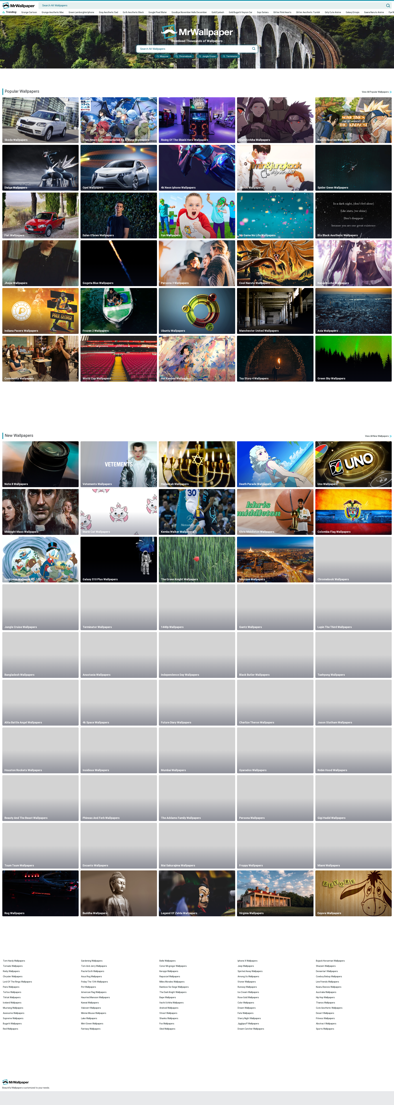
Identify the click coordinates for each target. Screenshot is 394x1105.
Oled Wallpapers (167, 1029)
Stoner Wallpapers (247, 981)
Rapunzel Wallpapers (169, 976)
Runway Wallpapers (247, 987)
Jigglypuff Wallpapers (248, 1023)
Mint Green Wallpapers (92, 1023)
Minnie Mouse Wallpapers (93, 1013)
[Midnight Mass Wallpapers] (40, 512)
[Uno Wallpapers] (353, 464)
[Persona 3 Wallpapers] (197, 263)
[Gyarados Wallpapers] (275, 750)
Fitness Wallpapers (325, 1018)
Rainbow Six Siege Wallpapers (174, 987)
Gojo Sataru (263, 12)
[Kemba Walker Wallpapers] (197, 512)
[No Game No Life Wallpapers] (275, 215)
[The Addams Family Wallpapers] (197, 798)
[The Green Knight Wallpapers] (197, 560)
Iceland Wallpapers (12, 1002)
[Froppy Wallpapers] (275, 846)
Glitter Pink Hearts (282, 12)
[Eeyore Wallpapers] (353, 893)
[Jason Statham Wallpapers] (353, 703)
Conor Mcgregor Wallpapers (173, 966)
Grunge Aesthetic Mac (53, 12)
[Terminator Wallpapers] (118, 607)
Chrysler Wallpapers (12, 976)
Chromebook (185, 56)
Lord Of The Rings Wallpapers (17, 981)
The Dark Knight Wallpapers (173, 992)
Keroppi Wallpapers (168, 971)
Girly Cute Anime (333, 12)
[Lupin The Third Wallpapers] (353, 607)
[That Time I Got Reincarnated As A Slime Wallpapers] (118, 120)
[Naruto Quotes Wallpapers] (353, 120)
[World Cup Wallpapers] (118, 359)
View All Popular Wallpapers (375, 92)
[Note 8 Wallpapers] (40, 464)
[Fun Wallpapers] (197, 215)
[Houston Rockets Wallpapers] (40, 750)
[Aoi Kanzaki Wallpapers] (197, 359)
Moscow (164, 56)
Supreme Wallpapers (13, 1018)
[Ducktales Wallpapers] (40, 560)
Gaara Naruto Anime (374, 12)
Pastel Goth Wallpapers (92, 971)
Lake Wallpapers (89, 1018)
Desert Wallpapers (325, 1013)
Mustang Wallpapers (13, 1008)
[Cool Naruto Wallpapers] (275, 263)
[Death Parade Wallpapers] (275, 464)
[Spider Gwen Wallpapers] (353, 168)
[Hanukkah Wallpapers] (197, 464)
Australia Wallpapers (326, 992)
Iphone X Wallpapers (247, 961)
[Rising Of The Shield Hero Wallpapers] (197, 120)
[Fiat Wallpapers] (40, 215)
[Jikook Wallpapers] (275, 168)
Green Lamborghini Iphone (81, 12)
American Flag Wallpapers (94, 992)
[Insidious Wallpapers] (118, 750)
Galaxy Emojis (352, 12)
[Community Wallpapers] (40, 359)
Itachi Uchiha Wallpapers (171, 1002)
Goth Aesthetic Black (133, 12)
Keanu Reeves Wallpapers (328, 987)
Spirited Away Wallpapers (250, 971)
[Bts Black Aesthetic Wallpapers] (353, 215)
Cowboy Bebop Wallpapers (329, 976)
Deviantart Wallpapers (327, 971)
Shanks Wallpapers (168, 1018)
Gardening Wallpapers (92, 961)
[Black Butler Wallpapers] (275, 655)
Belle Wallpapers (167, 961)
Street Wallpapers (168, 1013)
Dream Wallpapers (247, 1008)
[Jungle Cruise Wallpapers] (40, 607)
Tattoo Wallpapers (12, 992)
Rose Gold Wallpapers (248, 997)
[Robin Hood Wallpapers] (353, 750)
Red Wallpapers (10, 1029)
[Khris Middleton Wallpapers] (275, 512)
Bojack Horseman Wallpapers (330, 961)
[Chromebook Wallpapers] (353, 560)
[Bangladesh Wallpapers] (40, 655)
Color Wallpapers (246, 1002)
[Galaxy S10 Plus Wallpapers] (118, 560)
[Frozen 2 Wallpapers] (118, 311)
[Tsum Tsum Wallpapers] (40, 846)
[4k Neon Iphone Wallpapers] (197, 168)
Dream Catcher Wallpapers (251, 1029)
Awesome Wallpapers (13, 1013)
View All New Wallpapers (377, 436)
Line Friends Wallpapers (327, 981)
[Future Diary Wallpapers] (197, 703)
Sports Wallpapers (325, 1029)
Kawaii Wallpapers (90, 1002)
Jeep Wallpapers (246, 966)
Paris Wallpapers (11, 987)
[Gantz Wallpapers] (275, 607)
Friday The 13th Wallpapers (94, 981)
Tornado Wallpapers (13, 966)
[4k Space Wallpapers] (118, 703)
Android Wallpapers (168, 1008)
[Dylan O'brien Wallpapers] (118, 215)
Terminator (231, 56)
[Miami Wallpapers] (353, 846)
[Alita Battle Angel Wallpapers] (40, 703)
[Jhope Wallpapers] (40, 263)
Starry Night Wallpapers (249, 1018)
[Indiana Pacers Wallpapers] (40, 311)
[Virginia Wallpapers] (275, 893)
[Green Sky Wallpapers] (353, 359)
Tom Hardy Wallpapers (14, 961)
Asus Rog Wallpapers (91, 976)
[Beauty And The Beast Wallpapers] (40, 798)
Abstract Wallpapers (326, 1023)
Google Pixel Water (158, 12)
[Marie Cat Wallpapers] (118, 512)
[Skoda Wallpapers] (40, 120)
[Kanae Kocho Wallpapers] (353, 263)
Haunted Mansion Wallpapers (95, 997)
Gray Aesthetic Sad (108, 12)
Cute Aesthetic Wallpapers (329, 1008)
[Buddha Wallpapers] (118, 893)
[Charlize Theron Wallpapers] (275, 703)
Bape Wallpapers (167, 997)
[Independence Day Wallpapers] (197, 655)
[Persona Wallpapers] (275, 798)
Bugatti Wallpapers (12, 1023)
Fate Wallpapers (245, 1013)
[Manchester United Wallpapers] (275, 311)
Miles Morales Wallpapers (172, 981)
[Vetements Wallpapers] (118, 464)
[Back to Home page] (19, 5)
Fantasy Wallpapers (91, 1029)
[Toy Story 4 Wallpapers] (275, 359)
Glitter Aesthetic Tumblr (308, 12)
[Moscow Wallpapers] (275, 560)
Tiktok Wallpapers (12, 997)
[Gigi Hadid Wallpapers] (353, 798)
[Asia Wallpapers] (353, 311)
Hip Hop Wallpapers (325, 997)
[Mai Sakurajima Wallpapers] (197, 846)
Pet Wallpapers (88, 987)
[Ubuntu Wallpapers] (197, 311)
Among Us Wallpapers (248, 976)
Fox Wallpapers (166, 1023)
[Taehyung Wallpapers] (353, 655)
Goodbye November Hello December (189, 12)
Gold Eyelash (218, 12)
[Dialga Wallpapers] (40, 168)
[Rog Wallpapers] (40, 893)
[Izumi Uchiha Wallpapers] (275, 120)
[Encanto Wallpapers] (118, 846)
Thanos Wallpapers (325, 1002)
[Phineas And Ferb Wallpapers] (118, 798)
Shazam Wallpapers (326, 966)
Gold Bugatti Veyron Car (240, 12)
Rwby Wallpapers (11, 971)
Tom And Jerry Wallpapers (94, 966)
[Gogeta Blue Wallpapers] (118, 263)
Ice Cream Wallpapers (248, 992)
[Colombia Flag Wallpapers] (353, 512)
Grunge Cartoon (29, 12)
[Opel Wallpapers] (118, 168)
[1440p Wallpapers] (197, 607)
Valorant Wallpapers (91, 1008)
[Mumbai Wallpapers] (197, 750)
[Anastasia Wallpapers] (118, 655)
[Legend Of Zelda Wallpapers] (197, 893)
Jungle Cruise (209, 56)
